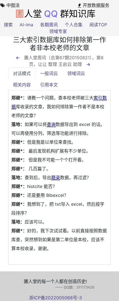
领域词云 (76, 73)
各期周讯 (49, 24)
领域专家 (58, 31)
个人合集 (73, 24)
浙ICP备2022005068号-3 (55, 297)
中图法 (12, 5)
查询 (51, 124)
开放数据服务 (95, 5)
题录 (55, 177)
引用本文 (49, 85)
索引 (98, 98)
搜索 (8, 24)
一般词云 (49, 73)
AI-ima (26, 24)
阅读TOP (98, 24)
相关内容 (22, 85)
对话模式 (22, 73)
